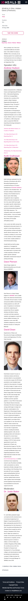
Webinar (19, 42)
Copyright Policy (13, 585)
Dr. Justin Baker (11, 491)
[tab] (14, 568)
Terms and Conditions (9, 582)
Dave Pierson (10, 262)
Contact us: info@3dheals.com (13, 590)
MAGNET (12, 295)
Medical (14, 42)
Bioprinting (4, 42)
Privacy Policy (20, 582)
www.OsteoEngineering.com (10, 458)
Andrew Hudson (11, 68)
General (10, 42)
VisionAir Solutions (16, 187)
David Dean (9, 329)
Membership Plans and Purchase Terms (13, 588)
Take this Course (12, 33)
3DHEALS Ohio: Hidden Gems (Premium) (11, 568)
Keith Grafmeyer (12, 156)
